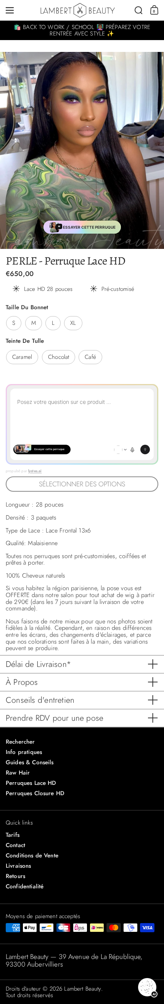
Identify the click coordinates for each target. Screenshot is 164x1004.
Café (90, 357)
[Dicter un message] (132, 449)
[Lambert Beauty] (77, 10)
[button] (138, 10)
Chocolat (58, 357)
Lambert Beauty (82, 989)
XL (73, 323)
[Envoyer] (145, 449)
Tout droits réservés (29, 995)
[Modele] (120, 450)
